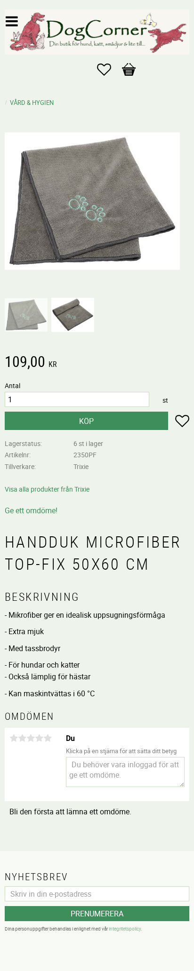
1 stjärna (13, 738)
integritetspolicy (125, 928)
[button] (109, 70)
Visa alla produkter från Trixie (47, 489)
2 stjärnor (22, 738)
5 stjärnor (47, 738)
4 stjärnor (39, 738)
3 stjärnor (30, 738)
